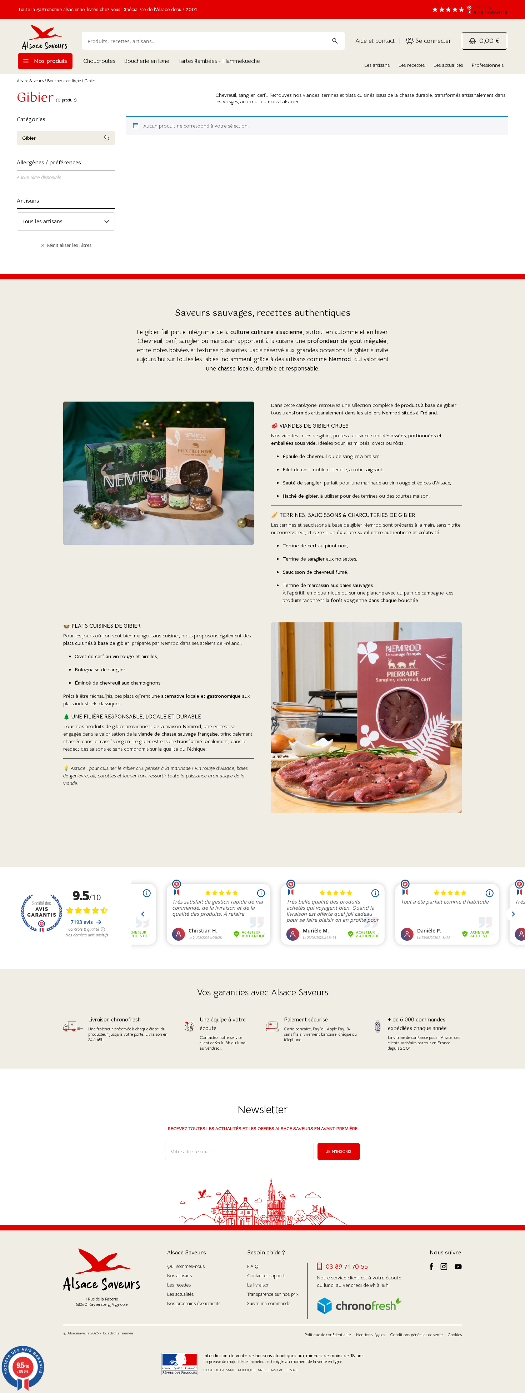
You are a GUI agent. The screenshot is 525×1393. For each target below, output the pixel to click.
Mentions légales (370, 1334)
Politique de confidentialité (328, 1334)
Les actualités (448, 65)
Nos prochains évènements (193, 1303)
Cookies (455, 1334)
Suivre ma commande (268, 1303)
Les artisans (377, 65)
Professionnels (488, 65)
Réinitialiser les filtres (68, 245)
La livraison (258, 1285)
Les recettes (412, 65)
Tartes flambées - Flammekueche (219, 61)
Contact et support (266, 1276)
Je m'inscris (338, 1151)
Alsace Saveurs (30, 80)
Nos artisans (179, 1276)
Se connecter (432, 41)
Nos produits (49, 61)
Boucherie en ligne (146, 61)
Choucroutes (99, 61)
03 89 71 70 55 (347, 1266)
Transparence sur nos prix (273, 1294)
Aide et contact (375, 41)
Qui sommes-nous (186, 1266)
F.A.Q (253, 1266)
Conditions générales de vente (416, 1334)
